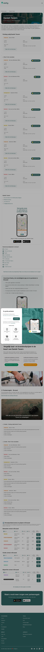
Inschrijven (16, 318)
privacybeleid (13, 323)
